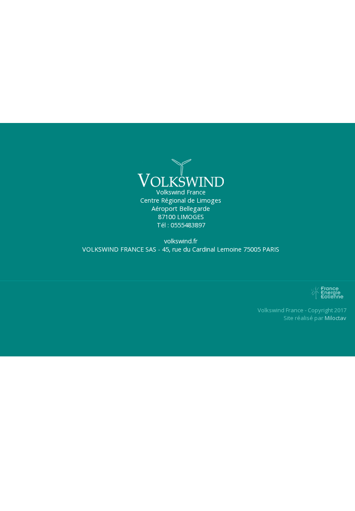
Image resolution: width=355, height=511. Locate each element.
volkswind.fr (23, 96)
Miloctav (335, 318)
